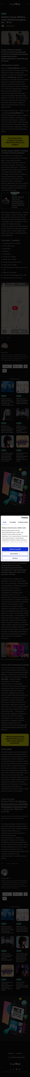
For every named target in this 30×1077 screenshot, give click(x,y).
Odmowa (15, 558)
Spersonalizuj (14, 553)
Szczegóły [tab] (13, 522)
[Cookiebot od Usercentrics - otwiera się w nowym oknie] (21, 518)
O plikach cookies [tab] (23, 522)
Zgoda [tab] (4, 522)
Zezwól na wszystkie (15, 549)
